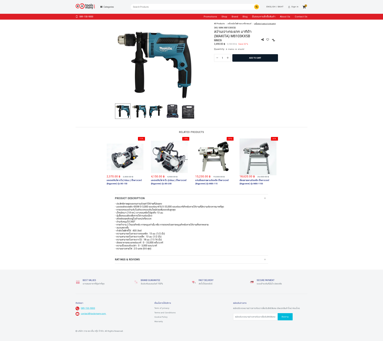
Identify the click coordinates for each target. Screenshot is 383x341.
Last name (170, 331)
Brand (235, 16)
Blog (245, 16)
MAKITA (218, 40)
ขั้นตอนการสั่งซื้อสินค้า (263, 16)
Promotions (210, 16)
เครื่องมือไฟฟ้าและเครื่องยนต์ (239, 23)
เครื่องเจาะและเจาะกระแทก (265, 23)
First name (170, 316)
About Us (285, 16)
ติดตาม (285, 316)
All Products (219, 23)
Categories (109, 7)
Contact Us (301, 16)
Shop (224, 16)
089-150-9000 (88, 308)
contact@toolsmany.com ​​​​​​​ (93, 313)
